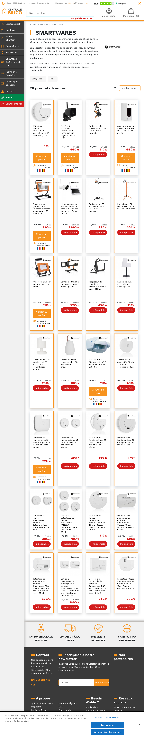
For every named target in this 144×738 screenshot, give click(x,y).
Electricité (11, 52)
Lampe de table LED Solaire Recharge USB (125, 284)
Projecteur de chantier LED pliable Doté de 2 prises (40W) (97, 285)
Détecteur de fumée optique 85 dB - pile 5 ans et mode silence (125, 441)
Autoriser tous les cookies (107, 732)
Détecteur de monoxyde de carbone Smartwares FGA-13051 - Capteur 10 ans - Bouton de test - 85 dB (97, 586)
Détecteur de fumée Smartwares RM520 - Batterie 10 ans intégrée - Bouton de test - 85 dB (97, 522)
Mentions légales (67, 703)
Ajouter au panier (41, 158)
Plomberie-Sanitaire (12, 73)
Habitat (10, 91)
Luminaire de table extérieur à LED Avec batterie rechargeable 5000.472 (41, 364)
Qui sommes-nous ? (42, 703)
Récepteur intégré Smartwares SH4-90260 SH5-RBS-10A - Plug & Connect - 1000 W (126, 583)
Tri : (115, 90)
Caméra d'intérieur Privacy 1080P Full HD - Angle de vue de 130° (126, 129)
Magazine (36, 706)
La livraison (92, 707)
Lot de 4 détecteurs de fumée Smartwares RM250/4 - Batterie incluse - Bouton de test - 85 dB (69, 523)
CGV (60, 706)
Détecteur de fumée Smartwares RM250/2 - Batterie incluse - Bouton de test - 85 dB (41, 522)
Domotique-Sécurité (12, 83)
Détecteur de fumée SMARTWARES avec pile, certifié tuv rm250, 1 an (41, 131)
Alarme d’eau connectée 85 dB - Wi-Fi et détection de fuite (126, 363)
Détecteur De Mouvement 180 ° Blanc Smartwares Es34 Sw (97, 363)
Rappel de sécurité (82, 18)
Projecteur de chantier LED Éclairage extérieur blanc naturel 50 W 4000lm (41, 209)
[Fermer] (139, 724)
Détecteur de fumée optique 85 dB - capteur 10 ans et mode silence (69, 442)
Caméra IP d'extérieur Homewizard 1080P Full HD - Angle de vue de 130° (68, 132)
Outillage (10, 30)
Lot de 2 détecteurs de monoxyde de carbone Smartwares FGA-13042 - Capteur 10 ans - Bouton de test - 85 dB (70, 587)
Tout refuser (107, 725)
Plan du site (64, 710)
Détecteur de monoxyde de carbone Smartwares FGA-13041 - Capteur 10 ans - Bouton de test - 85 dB (41, 586)
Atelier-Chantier (10, 38)
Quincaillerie (12, 46)
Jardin (9, 97)
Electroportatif (13, 24)
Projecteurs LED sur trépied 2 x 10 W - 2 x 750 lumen (126, 206)
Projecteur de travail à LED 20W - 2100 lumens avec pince (97, 129)
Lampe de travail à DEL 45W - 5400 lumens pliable (70, 284)
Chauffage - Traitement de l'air (13, 62)
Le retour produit (95, 710)
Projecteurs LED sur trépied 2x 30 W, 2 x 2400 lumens (97, 207)
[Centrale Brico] (12, 11)
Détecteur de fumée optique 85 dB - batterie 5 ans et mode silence (97, 442)
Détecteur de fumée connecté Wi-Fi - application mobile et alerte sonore (41, 442)
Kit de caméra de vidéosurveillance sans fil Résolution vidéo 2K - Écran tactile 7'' (69, 209)
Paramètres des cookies (107, 718)
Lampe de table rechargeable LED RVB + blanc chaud (69, 363)
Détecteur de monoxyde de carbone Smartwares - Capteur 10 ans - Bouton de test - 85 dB (125, 522)
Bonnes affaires (14, 103)
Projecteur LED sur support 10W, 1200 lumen (41, 284)
